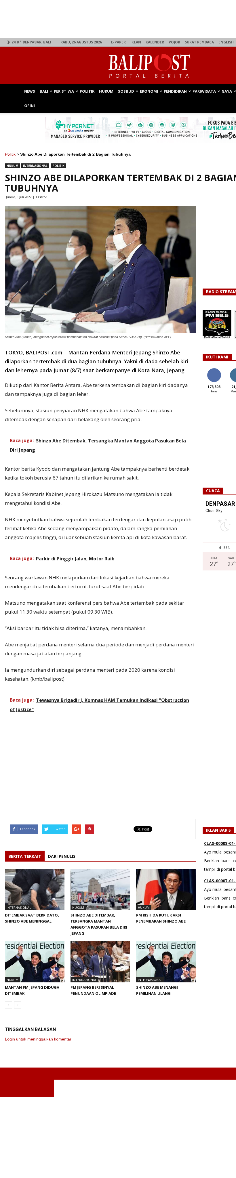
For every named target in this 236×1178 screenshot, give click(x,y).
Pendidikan (175, 91)
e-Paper (118, 42)
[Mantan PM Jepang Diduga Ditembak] (34, 961)
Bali (44, 91)
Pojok (174, 42)
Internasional (35, 166)
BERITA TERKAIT (24, 856)
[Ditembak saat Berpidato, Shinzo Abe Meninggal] (34, 889)
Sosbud (126, 91)
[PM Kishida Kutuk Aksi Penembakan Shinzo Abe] (166, 889)
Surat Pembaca (199, 42)
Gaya (227, 91)
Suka (214, 370)
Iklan (135, 42)
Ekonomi (149, 91)
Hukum (106, 91)
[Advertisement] (100, 760)
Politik (87, 91)
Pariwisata (204, 91)
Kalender (155, 42)
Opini (29, 105)
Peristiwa (64, 91)
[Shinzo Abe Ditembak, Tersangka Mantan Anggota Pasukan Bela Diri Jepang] (100, 889)
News (29, 91)
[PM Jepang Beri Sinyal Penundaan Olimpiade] (100, 961)
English (226, 42)
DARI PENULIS (61, 856)
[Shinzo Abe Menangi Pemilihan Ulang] (166, 961)
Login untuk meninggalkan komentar (38, 1039)
